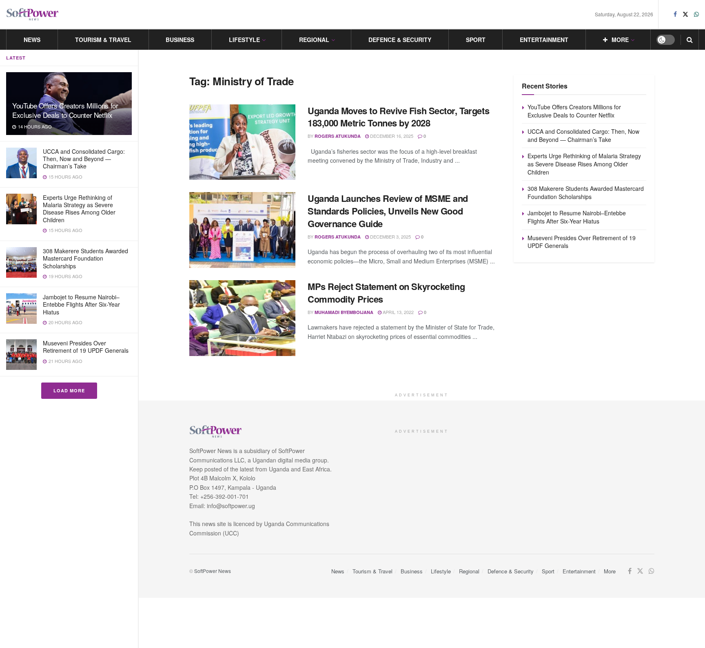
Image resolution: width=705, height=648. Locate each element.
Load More (69, 390)
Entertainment (544, 39)
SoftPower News (212, 570)
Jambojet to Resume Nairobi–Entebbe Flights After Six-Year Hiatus (81, 304)
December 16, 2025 (391, 136)
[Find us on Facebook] (675, 14)
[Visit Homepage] (32, 14)
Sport (476, 39)
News (32, 39)
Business (180, 39)
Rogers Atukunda (338, 136)
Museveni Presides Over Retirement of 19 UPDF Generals (86, 346)
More (620, 39)
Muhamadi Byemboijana (344, 312)
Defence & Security (399, 39)
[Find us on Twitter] (685, 14)
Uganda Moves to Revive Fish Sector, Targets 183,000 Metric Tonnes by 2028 (398, 117)
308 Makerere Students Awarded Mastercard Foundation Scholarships (85, 258)
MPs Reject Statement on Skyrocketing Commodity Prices (386, 292)
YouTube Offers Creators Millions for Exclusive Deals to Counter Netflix (65, 110)
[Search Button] (690, 39)
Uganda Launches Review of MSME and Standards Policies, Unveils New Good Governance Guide (388, 211)
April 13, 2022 (397, 312)
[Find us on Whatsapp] (696, 14)
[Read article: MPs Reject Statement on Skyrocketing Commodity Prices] (242, 318)
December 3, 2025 (390, 236)
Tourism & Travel (103, 39)
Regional (314, 39)
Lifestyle (244, 39)
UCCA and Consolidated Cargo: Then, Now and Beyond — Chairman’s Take (84, 158)
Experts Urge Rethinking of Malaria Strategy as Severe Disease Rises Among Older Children (79, 208)
